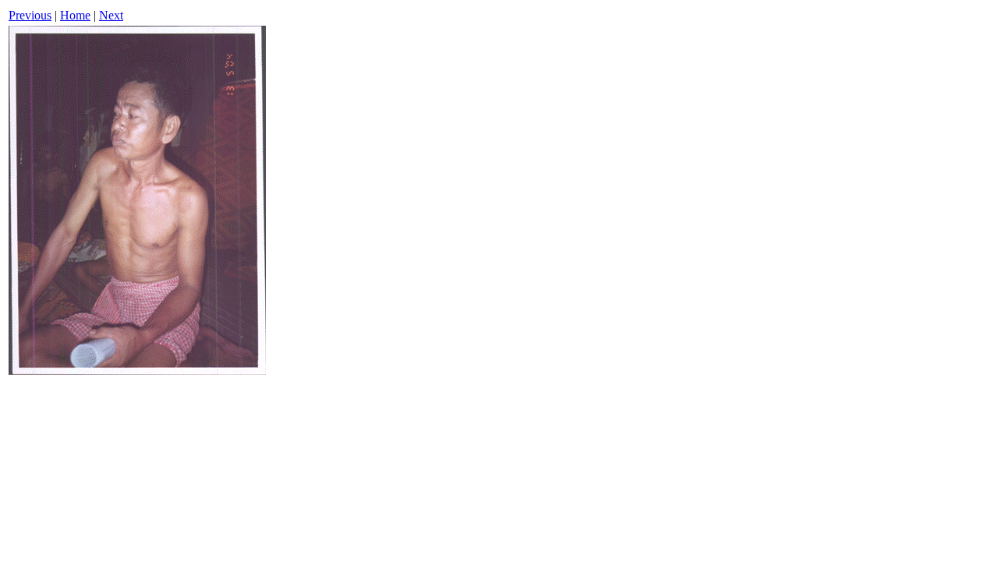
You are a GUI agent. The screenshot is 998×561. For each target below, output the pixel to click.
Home (75, 15)
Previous (30, 15)
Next (111, 15)
